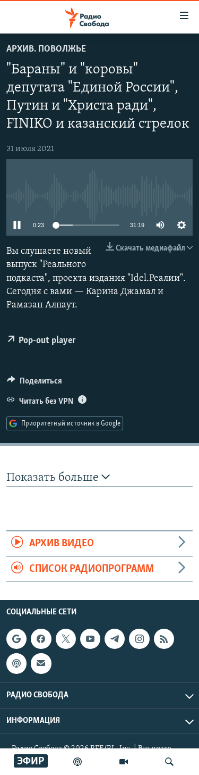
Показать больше (53, 478)
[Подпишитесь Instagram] (139, 639)
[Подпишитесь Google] (16, 639)
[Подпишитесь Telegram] (115, 639)
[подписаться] (41, 663)
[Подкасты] (16, 663)
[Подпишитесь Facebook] (41, 639)
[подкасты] (77, 761)
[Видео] (124, 761)
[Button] (34, 383)
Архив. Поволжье (46, 49)
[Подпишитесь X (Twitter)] (66, 639)
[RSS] (164, 639)
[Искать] (169, 761)
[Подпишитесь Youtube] (90, 639)
